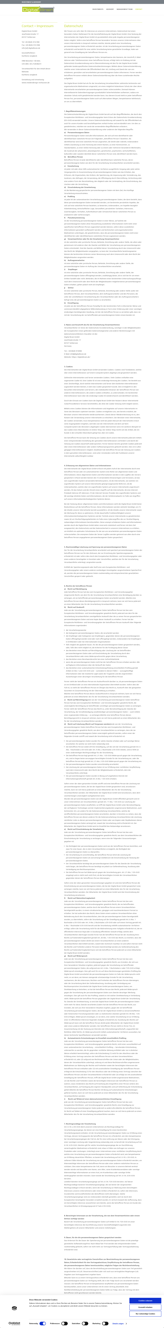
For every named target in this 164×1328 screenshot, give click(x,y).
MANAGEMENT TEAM (124, 9)
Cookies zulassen (145, 1301)
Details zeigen (118, 1324)
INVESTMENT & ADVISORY (31, 2)
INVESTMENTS (97, 9)
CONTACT (138, 9)
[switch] (64, 1323)
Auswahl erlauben (145, 1307)
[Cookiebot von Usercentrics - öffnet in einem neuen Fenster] (14, 1323)
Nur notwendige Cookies (145, 1314)
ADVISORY (110, 9)
